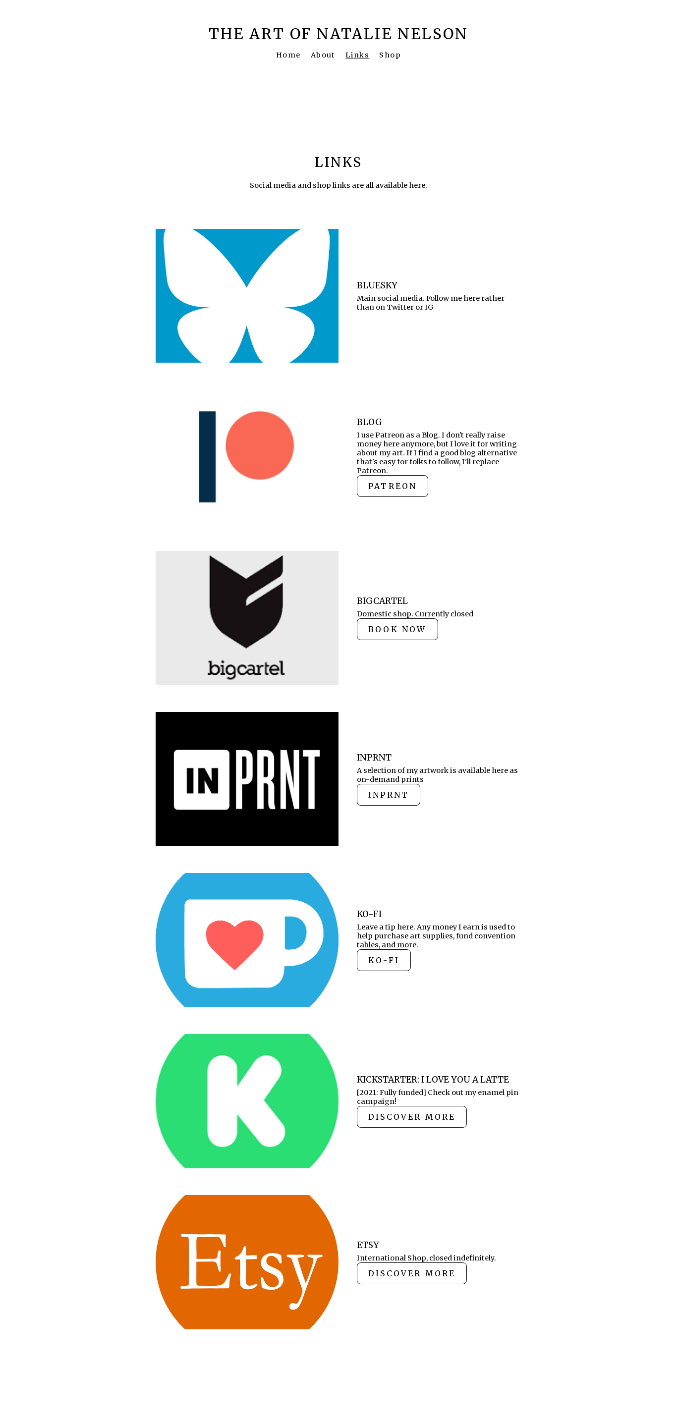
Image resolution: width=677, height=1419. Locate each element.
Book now (397, 629)
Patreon (392, 486)
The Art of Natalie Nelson (338, 34)
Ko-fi (383, 960)
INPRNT (388, 795)
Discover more (411, 1117)
